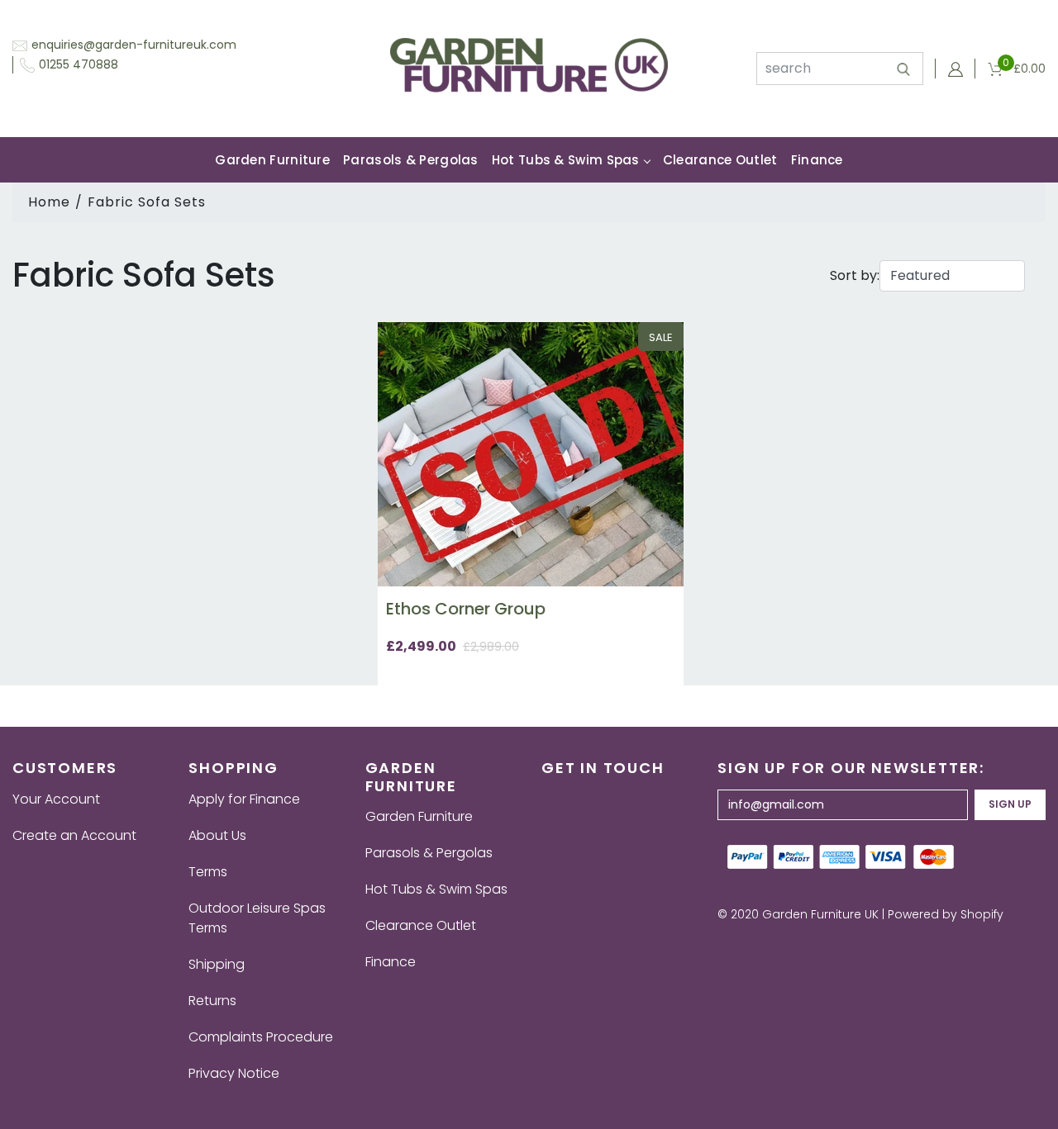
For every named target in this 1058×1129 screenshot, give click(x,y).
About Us (217, 835)
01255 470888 (78, 64)
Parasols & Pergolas (411, 159)
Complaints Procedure (260, 1036)
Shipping (216, 964)
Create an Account (74, 835)
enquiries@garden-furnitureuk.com (133, 44)
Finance (817, 159)
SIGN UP (1010, 804)
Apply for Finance (244, 799)
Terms (207, 871)
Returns (212, 1000)
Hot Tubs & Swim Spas (566, 159)
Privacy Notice (233, 1073)
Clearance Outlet (720, 159)
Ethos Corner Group (466, 608)
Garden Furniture (272, 159)
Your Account (56, 799)
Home (49, 201)
